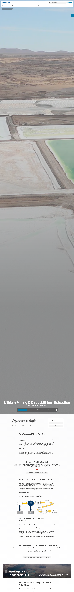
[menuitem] (4, 5)
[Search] (50, 3)
